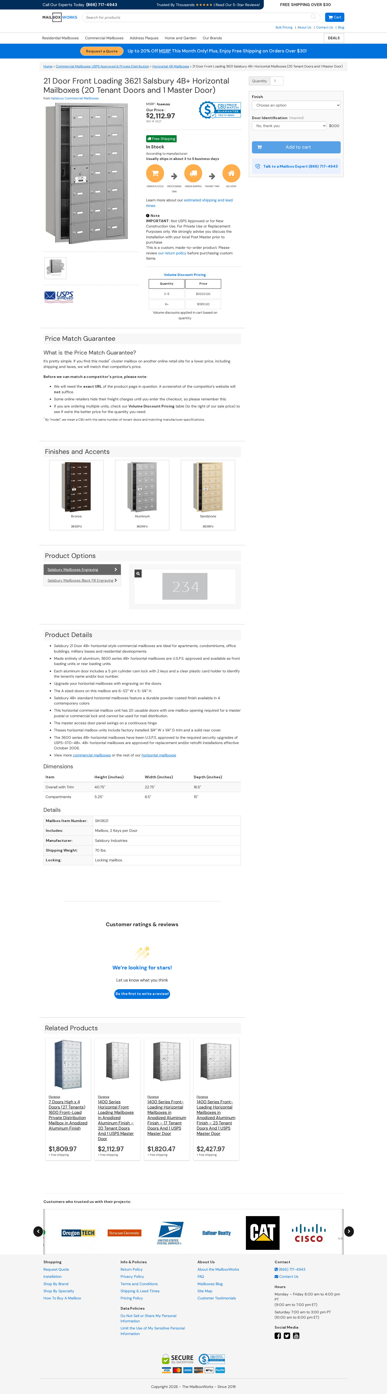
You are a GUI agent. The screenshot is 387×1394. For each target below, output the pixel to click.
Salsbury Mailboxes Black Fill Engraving (80, 580)
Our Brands (212, 38)
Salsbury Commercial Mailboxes (75, 98)
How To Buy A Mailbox (62, 1298)
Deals (334, 38)
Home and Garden (180, 38)
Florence (54, 1097)
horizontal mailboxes (159, 755)
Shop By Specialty (58, 1291)
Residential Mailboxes (60, 38)
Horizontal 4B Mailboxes (170, 66)
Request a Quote (102, 51)
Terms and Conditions (139, 1283)
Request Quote (56, 1269)
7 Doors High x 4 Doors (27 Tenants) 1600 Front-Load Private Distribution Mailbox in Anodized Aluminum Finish (68, 1115)
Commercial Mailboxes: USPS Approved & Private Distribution (102, 66)
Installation (52, 1276)
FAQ (200, 1276)
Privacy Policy (132, 1276)
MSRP (165, 51)
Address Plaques (144, 38)
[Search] (313, 17)
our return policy (172, 253)
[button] (334, 17)
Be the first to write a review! (142, 993)
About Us (304, 27)
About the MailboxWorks (218, 1269)
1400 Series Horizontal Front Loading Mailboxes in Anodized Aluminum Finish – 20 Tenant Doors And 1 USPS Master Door (116, 1120)
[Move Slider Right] (349, 1231)
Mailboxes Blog (210, 1283)
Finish (257, 96)
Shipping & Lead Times (140, 1291)
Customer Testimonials (216, 1298)
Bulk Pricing (284, 27)
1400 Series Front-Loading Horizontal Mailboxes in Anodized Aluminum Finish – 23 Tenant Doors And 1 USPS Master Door (216, 1117)
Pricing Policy (132, 1298)
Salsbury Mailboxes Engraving (73, 569)
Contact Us (324, 27)
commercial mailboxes (92, 755)
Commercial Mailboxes (104, 38)
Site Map (204, 1291)
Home (47, 66)
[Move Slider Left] (38, 1231)
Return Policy (132, 1269)
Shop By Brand (55, 1283)
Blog (341, 27)
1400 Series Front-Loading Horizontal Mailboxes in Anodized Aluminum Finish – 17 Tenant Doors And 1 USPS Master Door (166, 1117)
